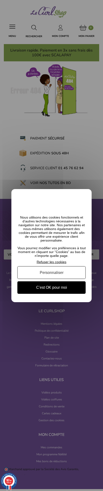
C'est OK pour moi (51, 287)
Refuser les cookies (51, 262)
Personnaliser (51, 273)
